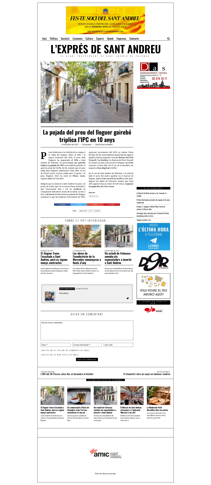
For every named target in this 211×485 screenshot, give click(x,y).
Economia (86, 144)
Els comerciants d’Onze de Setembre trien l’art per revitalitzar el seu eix (78, 410)
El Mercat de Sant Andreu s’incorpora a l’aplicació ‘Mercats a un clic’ (130, 410)
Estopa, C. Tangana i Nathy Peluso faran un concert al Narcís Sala (151, 208)
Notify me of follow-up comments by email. (67, 350)
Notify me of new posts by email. (61, 355)
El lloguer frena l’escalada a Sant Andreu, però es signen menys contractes (54, 258)
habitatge (83, 211)
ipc (91, 211)
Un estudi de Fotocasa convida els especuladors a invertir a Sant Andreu (118, 258)
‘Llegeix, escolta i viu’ (144, 220)
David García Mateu (104, 144)
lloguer (97, 211)
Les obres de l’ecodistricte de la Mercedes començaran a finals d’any (87, 258)
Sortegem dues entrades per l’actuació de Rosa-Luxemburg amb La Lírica (153, 214)
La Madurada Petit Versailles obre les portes (157, 408)
